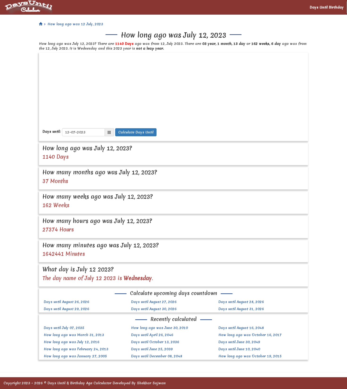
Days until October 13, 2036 (155, 342)
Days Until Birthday (327, 7)
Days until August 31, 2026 (241, 309)
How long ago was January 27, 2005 (75, 356)
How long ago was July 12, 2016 (71, 342)
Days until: (51, 131)
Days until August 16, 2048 (241, 327)
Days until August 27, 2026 (154, 301)
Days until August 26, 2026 (66, 301)
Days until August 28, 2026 (241, 301)
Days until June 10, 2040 (239, 349)
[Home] (40, 24)
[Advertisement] (173, 88)
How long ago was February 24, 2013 (76, 349)
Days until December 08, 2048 (156, 356)
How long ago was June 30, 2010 (159, 327)
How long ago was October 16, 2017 (250, 335)
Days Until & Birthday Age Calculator (79, 383)
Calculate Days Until (135, 132)
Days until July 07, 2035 (64, 327)
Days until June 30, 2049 (239, 342)
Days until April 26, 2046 (152, 335)
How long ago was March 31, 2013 (74, 335)
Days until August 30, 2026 (154, 309)
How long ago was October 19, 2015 (250, 356)
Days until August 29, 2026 (66, 309)
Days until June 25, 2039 (152, 349)
